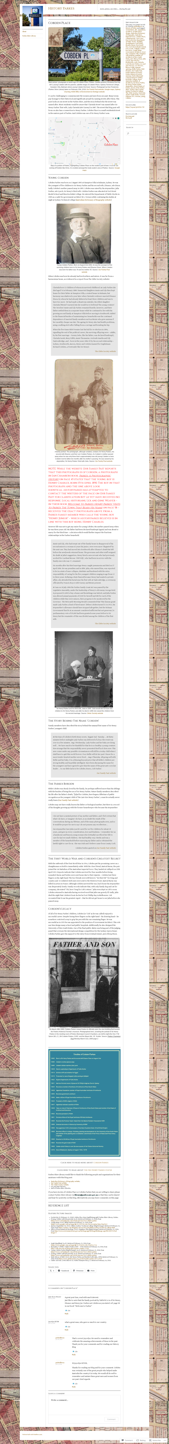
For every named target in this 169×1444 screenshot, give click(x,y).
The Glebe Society (132, 93)
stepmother (129, 86)
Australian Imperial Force (134, 36)
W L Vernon (136, 96)
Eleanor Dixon (130, 45)
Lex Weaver (139, 66)
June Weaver (135, 60)
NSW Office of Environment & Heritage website (88, 92)
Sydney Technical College (134, 91)
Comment (111, 1419)
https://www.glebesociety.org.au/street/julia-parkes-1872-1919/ (80, 1259)
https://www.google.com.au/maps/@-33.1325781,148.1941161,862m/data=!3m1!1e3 (79, 1224)
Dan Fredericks (131, 40)
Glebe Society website (95, 713)
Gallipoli (136, 49)
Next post (129, 118)
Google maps (109, 89)
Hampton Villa (134, 54)
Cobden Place (140, 37)
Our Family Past (137, 71)
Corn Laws (139, 38)
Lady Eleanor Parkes (132, 64)
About (24, 31)
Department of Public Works (135, 41)
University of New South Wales (135, 94)
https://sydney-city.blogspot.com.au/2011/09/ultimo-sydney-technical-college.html (86, 1228)
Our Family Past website (95, 89)
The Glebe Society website (105, 351)
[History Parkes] (32, 26)
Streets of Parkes (131, 28)
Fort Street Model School (137, 47)
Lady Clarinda (139, 62)
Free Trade (129, 49)
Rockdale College (131, 79)
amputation (141, 30)
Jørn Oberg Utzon (136, 59)
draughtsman (130, 43)
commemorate (130, 38)
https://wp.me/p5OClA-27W (135, 107)
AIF (136, 30)
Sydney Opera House (137, 89)
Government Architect (133, 52)
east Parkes (139, 43)
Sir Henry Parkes (138, 83)
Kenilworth (129, 62)
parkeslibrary (60, 1338)
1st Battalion (130, 30)
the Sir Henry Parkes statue (98, 1170)
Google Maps (137, 50)
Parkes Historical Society (134, 72)
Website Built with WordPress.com (32, 1434)
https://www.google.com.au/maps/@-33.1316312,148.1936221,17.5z (74, 1245)
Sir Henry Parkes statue (133, 84)
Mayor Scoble (130, 67)
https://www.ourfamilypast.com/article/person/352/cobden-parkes (74, 1221)
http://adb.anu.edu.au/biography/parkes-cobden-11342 (70, 1248)
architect (129, 31)
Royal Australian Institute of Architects (134, 81)
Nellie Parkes (136, 69)
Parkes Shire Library (29, 36)
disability (140, 42)
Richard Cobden (137, 78)
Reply (66, 1314)
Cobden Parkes (100, 1162)
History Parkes (61, 8)
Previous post (130, 116)
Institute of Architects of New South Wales (134, 57)
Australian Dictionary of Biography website (93, 200)
